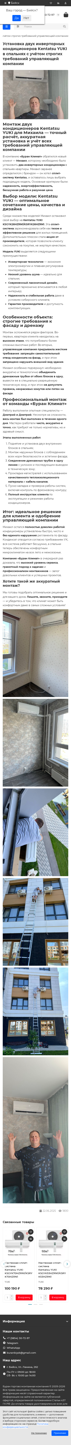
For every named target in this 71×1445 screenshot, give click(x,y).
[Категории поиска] (18, 26)
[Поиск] (64, 26)
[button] (4, 1264)
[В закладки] (30, 1232)
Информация (14, 1321)
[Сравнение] (58, 3)
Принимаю (60, 1433)
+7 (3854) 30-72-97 (18, 1338)
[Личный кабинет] (65, 3)
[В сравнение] (30, 1239)
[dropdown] (5, 3)
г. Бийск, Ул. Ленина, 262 (22, 1366)
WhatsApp (13, 1347)
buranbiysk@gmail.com (21, 1352)
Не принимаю (39, 1433)
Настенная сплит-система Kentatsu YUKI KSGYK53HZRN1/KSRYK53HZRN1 (52, 1269)
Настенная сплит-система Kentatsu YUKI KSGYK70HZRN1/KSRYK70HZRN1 (18, 1269)
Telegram (12, 1343)
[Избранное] (51, 3)
